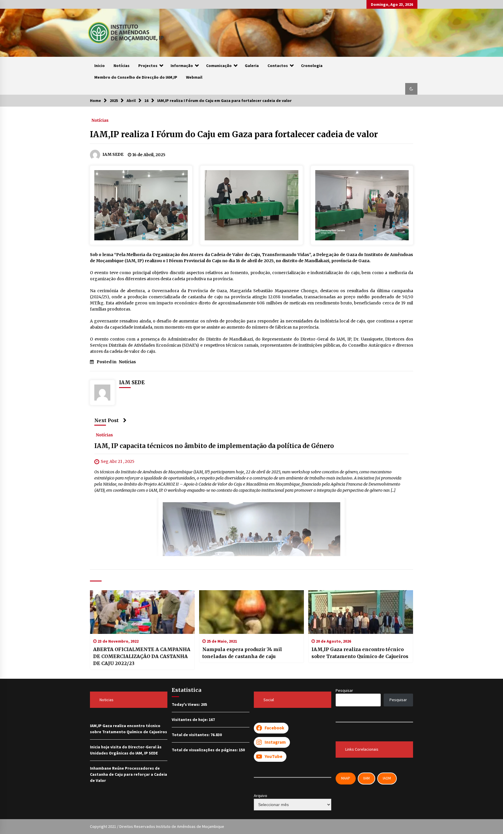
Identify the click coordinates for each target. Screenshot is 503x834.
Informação (182, 65)
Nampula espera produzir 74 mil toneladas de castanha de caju (242, 652)
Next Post (106, 420)
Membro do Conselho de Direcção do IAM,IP (135, 77)
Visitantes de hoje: (190, 719)
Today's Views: (186, 704)
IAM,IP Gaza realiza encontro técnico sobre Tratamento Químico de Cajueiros (359, 652)
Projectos (147, 65)
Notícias (122, 65)
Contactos (278, 65)
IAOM (387, 778)
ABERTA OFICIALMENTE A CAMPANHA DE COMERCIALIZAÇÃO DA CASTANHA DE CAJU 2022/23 (141, 656)
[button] (411, 89)
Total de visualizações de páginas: (205, 749)
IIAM (366, 778)
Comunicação (219, 65)
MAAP (345, 778)
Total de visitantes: (191, 734)
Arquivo (260, 795)
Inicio (99, 65)
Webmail (194, 77)
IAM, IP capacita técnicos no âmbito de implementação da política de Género (214, 446)
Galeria (252, 65)
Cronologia (312, 65)
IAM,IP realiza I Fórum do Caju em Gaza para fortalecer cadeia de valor (234, 134)
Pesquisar (344, 690)
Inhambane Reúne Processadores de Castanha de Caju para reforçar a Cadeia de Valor (128, 774)
